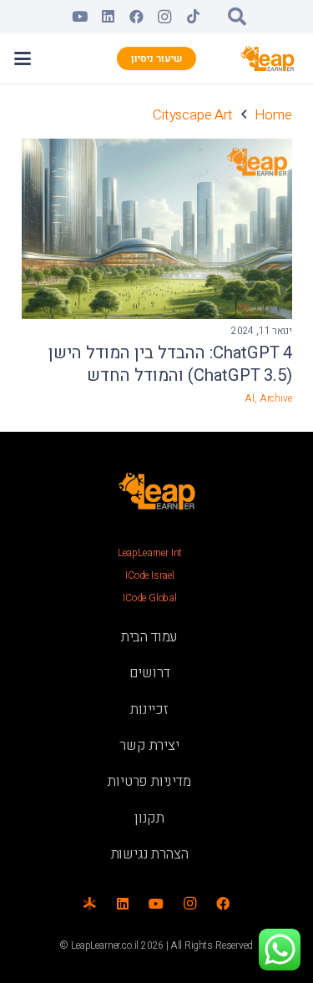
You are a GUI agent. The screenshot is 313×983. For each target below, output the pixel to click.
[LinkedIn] (107, 17)
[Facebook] (136, 17)
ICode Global (150, 598)
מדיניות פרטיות (149, 781)
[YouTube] (79, 17)
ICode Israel (149, 575)
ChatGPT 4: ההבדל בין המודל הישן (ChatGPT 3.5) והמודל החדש (170, 364)
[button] (237, 16)
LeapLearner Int (150, 552)
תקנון (149, 818)
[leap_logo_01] (268, 58)
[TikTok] (193, 17)
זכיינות (149, 709)
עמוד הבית (149, 636)
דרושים (149, 672)
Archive (276, 398)
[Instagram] (164, 17)
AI (250, 398)
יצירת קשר (149, 745)
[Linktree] (89, 903)
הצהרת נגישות (150, 854)
